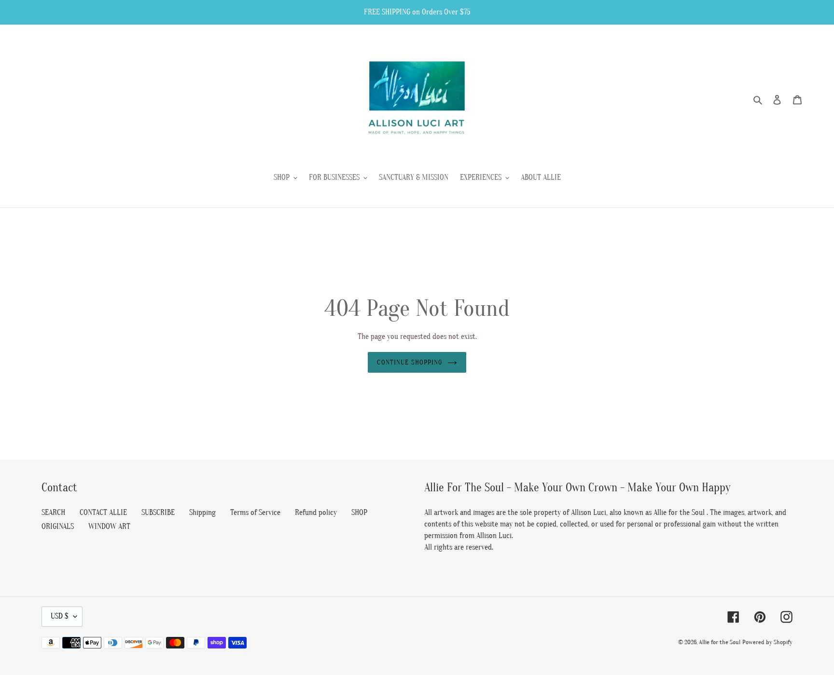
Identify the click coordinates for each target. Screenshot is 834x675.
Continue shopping (409, 362)
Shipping (202, 512)
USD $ (60, 616)
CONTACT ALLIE (103, 512)
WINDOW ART (109, 526)
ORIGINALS (58, 526)
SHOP (359, 512)
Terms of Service (255, 512)
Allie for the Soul (719, 642)
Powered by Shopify (767, 642)
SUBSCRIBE (158, 512)
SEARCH (53, 512)
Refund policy (316, 512)
